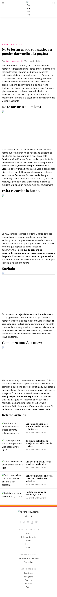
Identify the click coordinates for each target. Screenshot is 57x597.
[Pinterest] (28, 522)
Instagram (28, 576)
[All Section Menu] (3, 3)
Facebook (28, 573)
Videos (28, 547)
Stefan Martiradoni (14, 61)
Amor (5, 44)
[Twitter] (36, 522)
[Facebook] (20, 522)
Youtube (28, 583)
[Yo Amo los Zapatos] (28, 9)
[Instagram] (24, 522)
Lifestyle (17, 44)
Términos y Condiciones (28, 558)
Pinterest (28, 580)
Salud (28, 540)
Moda (28, 533)
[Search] (53, 3)
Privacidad (28, 562)
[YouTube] (32, 522)
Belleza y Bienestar (29, 537)
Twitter (28, 587)
